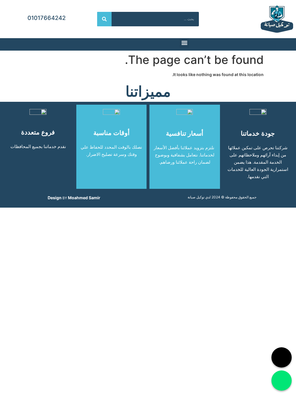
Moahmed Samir (84, 197)
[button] (184, 43)
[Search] (104, 19)
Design (55, 197)
